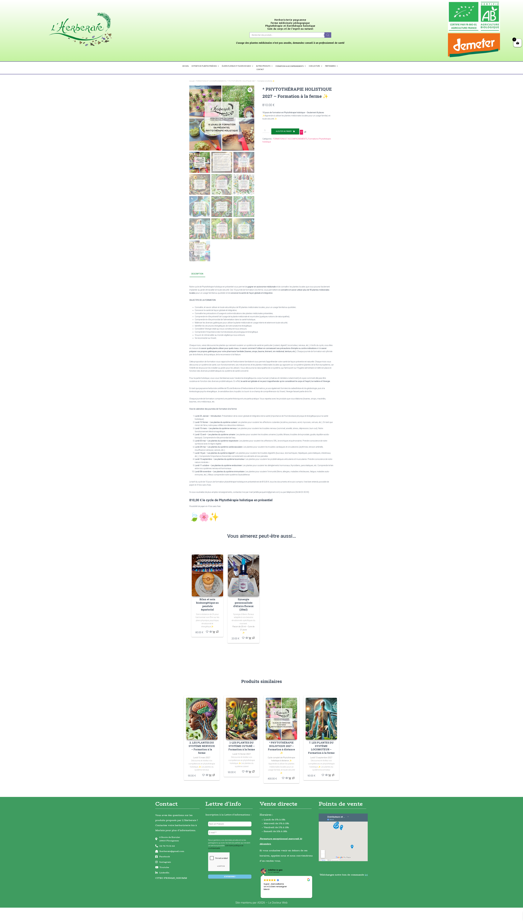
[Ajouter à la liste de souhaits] (301, 132)
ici (366, 874)
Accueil (185, 66)
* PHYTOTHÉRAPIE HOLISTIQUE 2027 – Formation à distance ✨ (281, 748)
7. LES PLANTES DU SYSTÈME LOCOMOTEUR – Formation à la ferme (321, 748)
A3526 (261, 902)
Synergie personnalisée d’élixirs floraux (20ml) (243, 604)
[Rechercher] (327, 35)
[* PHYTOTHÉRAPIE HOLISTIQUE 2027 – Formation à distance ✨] (281, 719)
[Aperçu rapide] (210, 632)
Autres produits (263, 66)
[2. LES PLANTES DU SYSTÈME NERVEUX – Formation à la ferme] (201, 719)
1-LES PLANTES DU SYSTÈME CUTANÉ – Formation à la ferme (241, 746)
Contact (260, 69)
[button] (249, 89)
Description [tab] (197, 274)
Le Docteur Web (278, 902)
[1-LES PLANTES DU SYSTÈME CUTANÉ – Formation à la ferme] (241, 719)
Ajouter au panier (284, 131)
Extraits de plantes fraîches (204, 66)
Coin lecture (314, 66)
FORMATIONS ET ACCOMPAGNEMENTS (211, 81)
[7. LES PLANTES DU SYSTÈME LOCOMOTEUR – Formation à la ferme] (321, 719)
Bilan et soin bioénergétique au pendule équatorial (207, 604)
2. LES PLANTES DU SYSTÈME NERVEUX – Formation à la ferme (202, 748)
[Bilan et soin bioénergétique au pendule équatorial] (207, 575)
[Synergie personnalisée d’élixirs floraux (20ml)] (243, 575)
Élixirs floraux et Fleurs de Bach (236, 66)
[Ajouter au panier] (213, 632)
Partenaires (330, 66)
